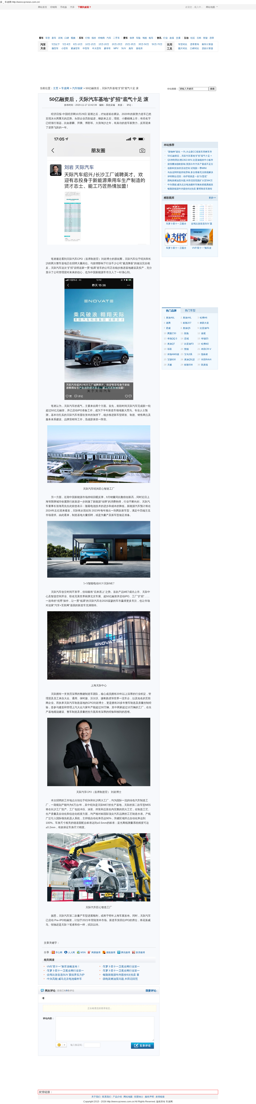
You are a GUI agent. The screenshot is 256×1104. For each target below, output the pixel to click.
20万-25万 (117, 44)
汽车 (72, 7)
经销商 (53, 7)
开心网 (58, 952)
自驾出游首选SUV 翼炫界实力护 (66, 974)
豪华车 (107, 48)
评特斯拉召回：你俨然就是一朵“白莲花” (187, 176)
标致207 (187, 323)
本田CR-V (206, 349)
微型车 (55, 48)
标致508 (188, 364)
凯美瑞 (204, 364)
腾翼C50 (171, 333)
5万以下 (56, 44)
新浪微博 (140, 952)
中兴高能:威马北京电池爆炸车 (64, 978)
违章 (212, 38)
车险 (138, 38)
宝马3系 (188, 354)
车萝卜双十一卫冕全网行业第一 (121, 966)
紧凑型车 (75, 48)
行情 (87, 38)
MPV (116, 48)
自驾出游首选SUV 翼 (201, 223)
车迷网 (65, 88)
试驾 (60, 38)
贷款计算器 (207, 48)
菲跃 (169, 349)
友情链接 (160, 1096)
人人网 (71, 952)
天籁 (169, 364)
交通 (178, 38)
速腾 (168, 323)
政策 (172, 38)
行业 (165, 38)
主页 (55, 88)
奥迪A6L (170, 317)
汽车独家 (77, 88)
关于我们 (95, 1096)
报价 (94, 38)
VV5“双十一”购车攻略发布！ (63, 966)
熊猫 (186, 349)
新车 (54, 38)
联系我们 (106, 1096)
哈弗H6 (203, 317)
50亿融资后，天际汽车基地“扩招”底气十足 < (190, 156)
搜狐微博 (110, 952)
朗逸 (186, 333)
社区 (192, 38)
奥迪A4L (187, 317)
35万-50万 (143, 44)
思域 (186, 338)
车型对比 (182, 44)
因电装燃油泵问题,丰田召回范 (120, 978)
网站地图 (210, 7)
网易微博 (95, 952)
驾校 (144, 38)
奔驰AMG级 (173, 354)
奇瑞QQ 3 (172, 338)
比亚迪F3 (189, 344)
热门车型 (190, 310)
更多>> (212, 197)
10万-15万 (90, 44)
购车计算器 (207, 44)
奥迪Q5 (186, 328)
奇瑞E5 (204, 338)
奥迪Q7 (171, 344)
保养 (132, 38)
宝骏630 (171, 359)
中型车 (86, 48)
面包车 (139, 48)
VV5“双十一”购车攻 (201, 248)
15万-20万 (104, 44)
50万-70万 (157, 44)
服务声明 (149, 1096)
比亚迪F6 (204, 328)
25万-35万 (130, 44)
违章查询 (194, 44)
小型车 (64, 48)
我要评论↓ (151, 990)
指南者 (204, 354)
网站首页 (42, 7)
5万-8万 (66, 44)
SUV (123, 48)
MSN (83, 952)
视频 (73, 38)
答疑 (205, 38)
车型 (47, 38)
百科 (199, 38)
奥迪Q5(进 (189, 359)
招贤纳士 (138, 1096)
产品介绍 (117, 1096)
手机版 (63, 7)
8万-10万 (77, 44)
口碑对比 (194, 48)
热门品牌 (171, 310)
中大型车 (96, 48)
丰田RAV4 (206, 359)
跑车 (131, 48)
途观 (203, 333)
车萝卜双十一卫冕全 (176, 223)
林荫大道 (204, 323)
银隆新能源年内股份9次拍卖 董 (121, 974)
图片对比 (182, 48)
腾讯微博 (125, 952)
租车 (151, 38)
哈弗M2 (205, 344)
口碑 (66, 38)
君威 (168, 328)
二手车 (116, 38)
